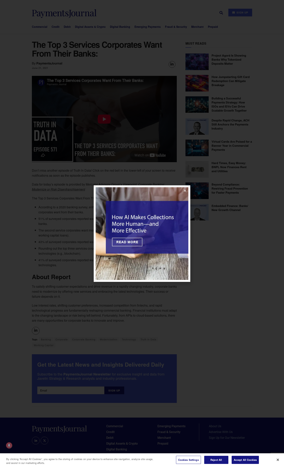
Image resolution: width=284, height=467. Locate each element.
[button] (185, 190)
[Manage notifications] (9, 445)
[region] (142, 460)
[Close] (278, 459)
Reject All (216, 460)
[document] (142, 233)
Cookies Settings (188, 460)
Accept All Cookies (245, 460)
